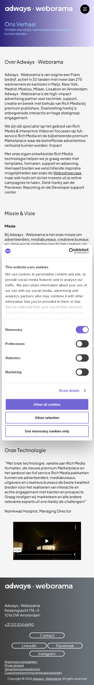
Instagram (47, 653)
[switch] (82, 343)
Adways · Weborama (47, 678)
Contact (47, 635)
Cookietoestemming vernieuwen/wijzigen (33, 673)
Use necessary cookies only (47, 431)
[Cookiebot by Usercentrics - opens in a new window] (69, 251)
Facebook (65, 645)
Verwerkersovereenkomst (22, 669)
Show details (69, 390)
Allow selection (47, 418)
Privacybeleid (14, 665)
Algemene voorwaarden (21, 662)
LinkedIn (29, 645)
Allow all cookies (47, 404)
